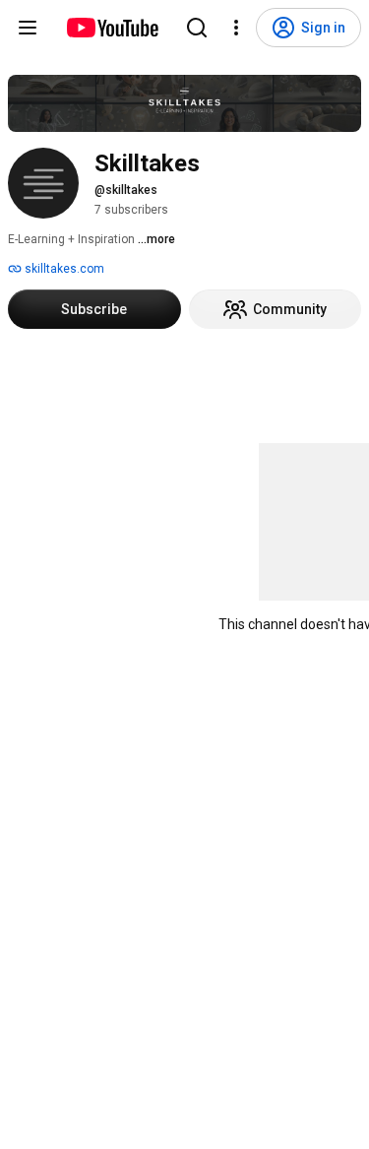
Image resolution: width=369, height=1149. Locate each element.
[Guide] (27, 27)
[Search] (197, 27)
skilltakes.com (63, 269)
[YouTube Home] (111, 27)
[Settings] (236, 27)
